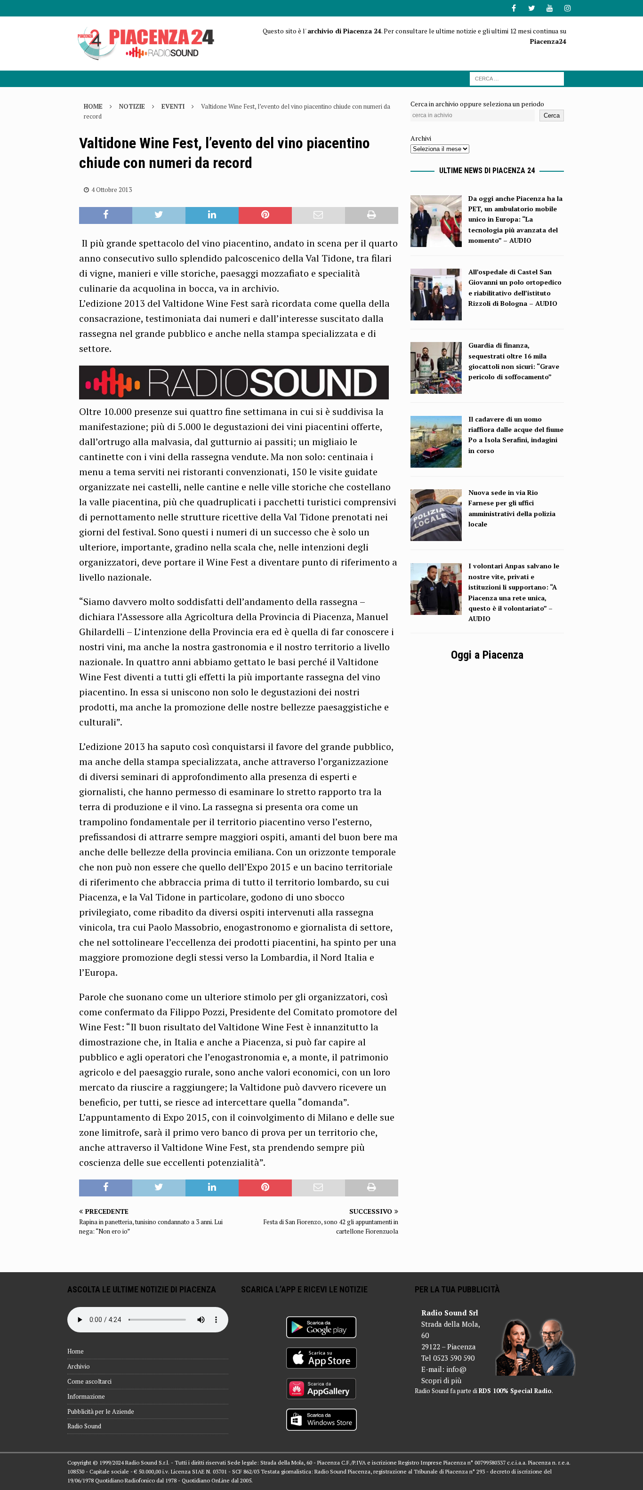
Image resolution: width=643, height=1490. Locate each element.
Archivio (78, 1366)
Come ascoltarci (89, 1381)
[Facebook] (514, 8)
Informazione (86, 1396)
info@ (456, 1369)
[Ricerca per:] (517, 77)
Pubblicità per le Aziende (100, 1411)
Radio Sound (84, 1426)
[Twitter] (531, 8)
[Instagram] (567, 8)
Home (75, 1351)
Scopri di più (441, 1380)
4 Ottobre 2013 (111, 189)
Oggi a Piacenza (487, 654)
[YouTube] (549, 8)
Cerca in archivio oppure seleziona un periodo (477, 103)
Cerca (552, 115)
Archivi (420, 138)
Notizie (132, 106)
